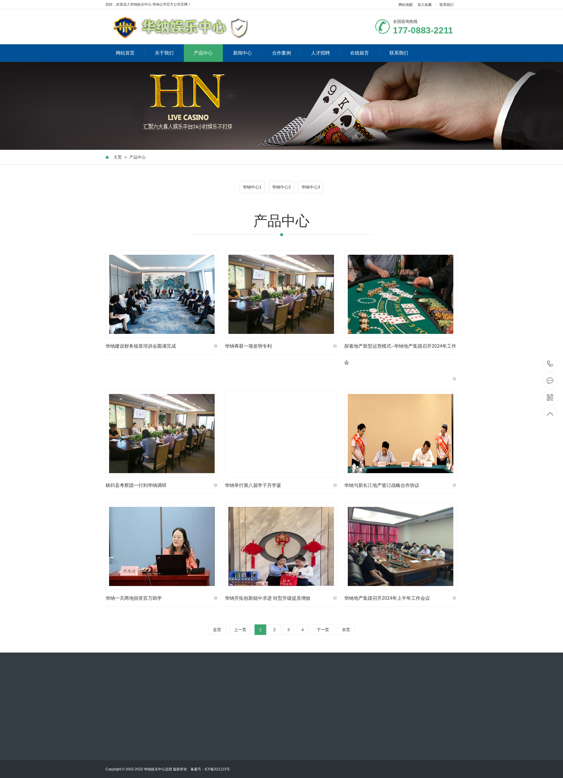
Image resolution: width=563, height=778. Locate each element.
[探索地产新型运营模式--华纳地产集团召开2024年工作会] (400, 294)
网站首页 (125, 52)
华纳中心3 (310, 187)
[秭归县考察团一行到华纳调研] (162, 433)
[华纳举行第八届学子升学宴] (281, 433)
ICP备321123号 (217, 769)
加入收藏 (425, 5)
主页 (117, 157)
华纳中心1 (252, 187)
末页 (346, 629)
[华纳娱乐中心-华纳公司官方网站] (181, 26)
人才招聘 (320, 52)
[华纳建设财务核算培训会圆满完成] (162, 294)
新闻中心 (242, 52)
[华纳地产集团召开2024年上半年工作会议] (400, 546)
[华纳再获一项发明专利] (281, 294)
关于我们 (164, 52)
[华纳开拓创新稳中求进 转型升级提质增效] (281, 546)
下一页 (323, 629)
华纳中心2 (281, 187)
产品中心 (203, 52)
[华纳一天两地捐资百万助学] (162, 546)
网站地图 (405, 5)
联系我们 (447, 5)
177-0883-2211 (550, 364)
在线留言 (359, 52)
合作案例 (281, 52)
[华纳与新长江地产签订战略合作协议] (400, 433)
